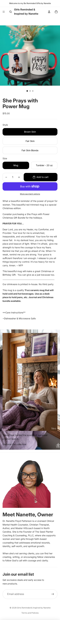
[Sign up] (52, 594)
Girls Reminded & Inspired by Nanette (34, 608)
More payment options (30, 194)
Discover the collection (14, 444)
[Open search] (10, 11)
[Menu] (3, 11)
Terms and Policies (30, 613)
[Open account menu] (49, 11)
